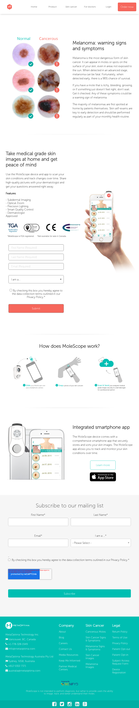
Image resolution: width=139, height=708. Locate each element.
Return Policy (119, 631)
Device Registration (119, 671)
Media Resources (68, 654)
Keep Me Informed (69, 660)
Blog (61, 637)
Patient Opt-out (121, 649)
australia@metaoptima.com (24, 670)
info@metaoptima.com (22, 648)
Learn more (103, 465)
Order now (127, 7)
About (62, 631)
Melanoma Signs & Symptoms (95, 648)
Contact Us (65, 649)
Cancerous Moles (96, 631)
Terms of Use (119, 637)
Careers (63, 643)
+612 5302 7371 (17, 665)
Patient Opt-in (120, 654)
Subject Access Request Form (120, 662)
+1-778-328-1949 (18, 644)
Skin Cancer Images (92, 657)
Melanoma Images (92, 666)
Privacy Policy (120, 643)
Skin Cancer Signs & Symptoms (96, 639)
